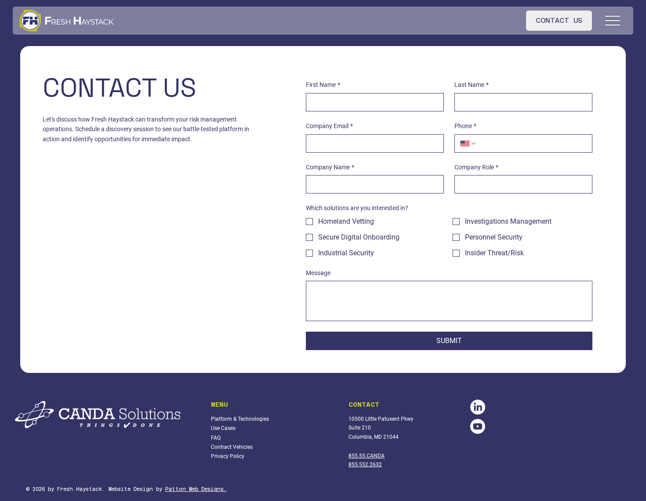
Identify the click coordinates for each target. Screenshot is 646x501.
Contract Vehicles (232, 447)
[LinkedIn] (477, 407)
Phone (465, 125)
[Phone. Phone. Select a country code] (468, 143)
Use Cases (223, 428)
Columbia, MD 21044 (373, 437)
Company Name (330, 167)
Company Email (329, 125)
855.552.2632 (365, 465)
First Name (323, 84)
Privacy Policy (227, 456)
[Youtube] (477, 426)
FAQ (216, 438)
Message (318, 272)
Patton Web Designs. (196, 489)
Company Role (476, 167)
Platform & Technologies (240, 419)
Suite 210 (359, 428)
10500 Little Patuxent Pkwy (381, 419)
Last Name (471, 84)
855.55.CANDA (366, 456)
